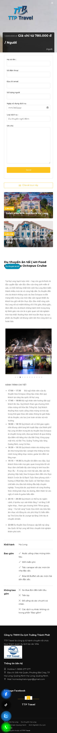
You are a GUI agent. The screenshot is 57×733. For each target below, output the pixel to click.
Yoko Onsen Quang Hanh (16, 725)
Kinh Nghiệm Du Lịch (37, 725)
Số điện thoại (12, 70)
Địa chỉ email (12, 81)
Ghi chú (10, 126)
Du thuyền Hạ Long (28, 722)
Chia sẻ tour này (30, 185)
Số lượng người (13, 92)
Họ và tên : (11, 59)
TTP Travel (28, 704)
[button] (8, 351)
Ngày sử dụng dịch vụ (16, 103)
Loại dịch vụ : (12, 115)
